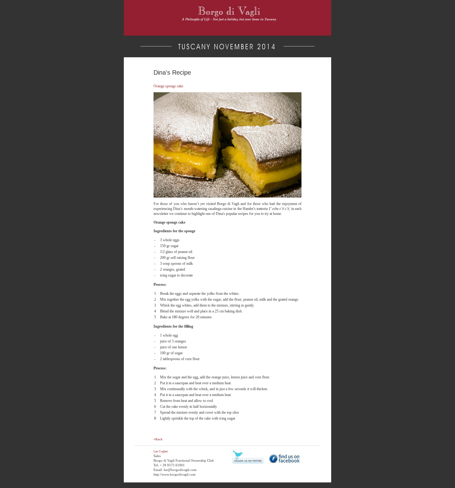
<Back (158, 439)
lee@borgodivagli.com (180, 470)
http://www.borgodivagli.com (175, 474)
